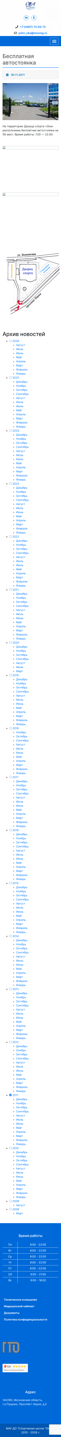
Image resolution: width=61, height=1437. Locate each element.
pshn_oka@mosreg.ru (32, 33)
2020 (15, 642)
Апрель (21, 361)
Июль (19, 349)
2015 (15, 883)
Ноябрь (21, 385)
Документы (11, 1313)
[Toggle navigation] (54, 41)
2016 (15, 830)
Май (19, 357)
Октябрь (21, 390)
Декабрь (21, 381)
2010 (15, 1148)
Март (19, 365)
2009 (15, 1201)
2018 (15, 728)
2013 (15, 989)
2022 (15, 536)
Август (20, 345)
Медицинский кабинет (19, 1306)
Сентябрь (22, 394)
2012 (15, 1042)
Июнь (19, 353)
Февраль (22, 369)
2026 (15, 341)
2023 (15, 483)
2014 (15, 936)
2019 (15, 675)
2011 (15, 1095)
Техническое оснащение (20, 1299)
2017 (15, 777)
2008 (15, 1209)
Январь (21, 373)
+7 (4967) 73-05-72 (33, 27)
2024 (15, 430)
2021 (15, 589)
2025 (15, 377)
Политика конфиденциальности (25, 1319)
